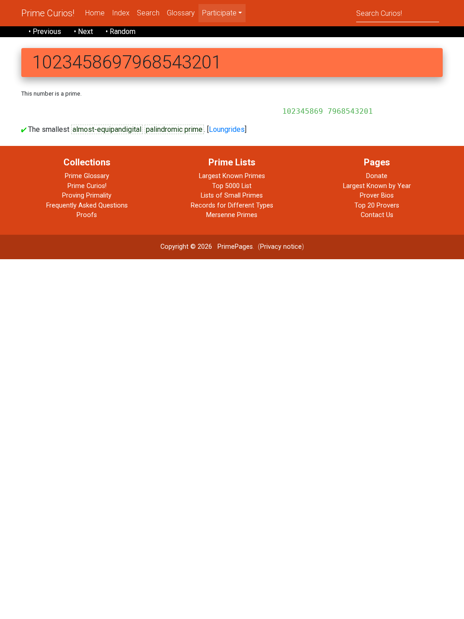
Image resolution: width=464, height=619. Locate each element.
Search (148, 13)
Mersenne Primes (231, 215)
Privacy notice (281, 247)
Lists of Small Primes (232, 195)
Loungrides (227, 129)
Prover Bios (377, 195)
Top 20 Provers (376, 205)
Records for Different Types (232, 205)
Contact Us (377, 215)
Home (95, 13)
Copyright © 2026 (186, 247)
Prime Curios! (47, 13)
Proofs (87, 215)
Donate (376, 176)
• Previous (45, 31)
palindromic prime (174, 129)
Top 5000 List (231, 186)
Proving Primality (86, 195)
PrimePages (235, 247)
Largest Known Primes (232, 176)
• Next (83, 31)
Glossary (181, 13)
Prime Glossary (87, 176)
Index (121, 13)
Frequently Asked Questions (87, 205)
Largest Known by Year (377, 186)
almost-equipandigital (106, 129)
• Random (120, 31)
